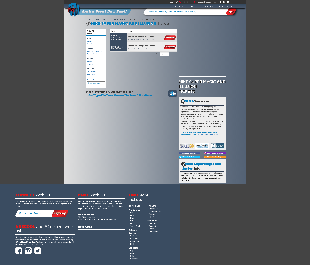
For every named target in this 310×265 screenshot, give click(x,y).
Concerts (209, 6)
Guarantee (153, 226)
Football (133, 235)
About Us (231, 6)
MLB (132, 215)
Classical (134, 258)
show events (164, 54)
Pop (132, 250)
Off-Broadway (155, 211)
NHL (132, 220)
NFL (131, 212)
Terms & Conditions (153, 230)
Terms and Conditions (208, 134)
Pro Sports (178, 6)
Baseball (134, 238)
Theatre (220, 6)
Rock (132, 253)
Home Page (134, 205)
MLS (132, 223)
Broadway (153, 208)
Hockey (133, 243)
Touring (152, 213)
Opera (151, 216)
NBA (132, 218)
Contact (152, 223)
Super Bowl (135, 226)
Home (168, 6)
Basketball (134, 241)
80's (132, 255)
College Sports (194, 6)
